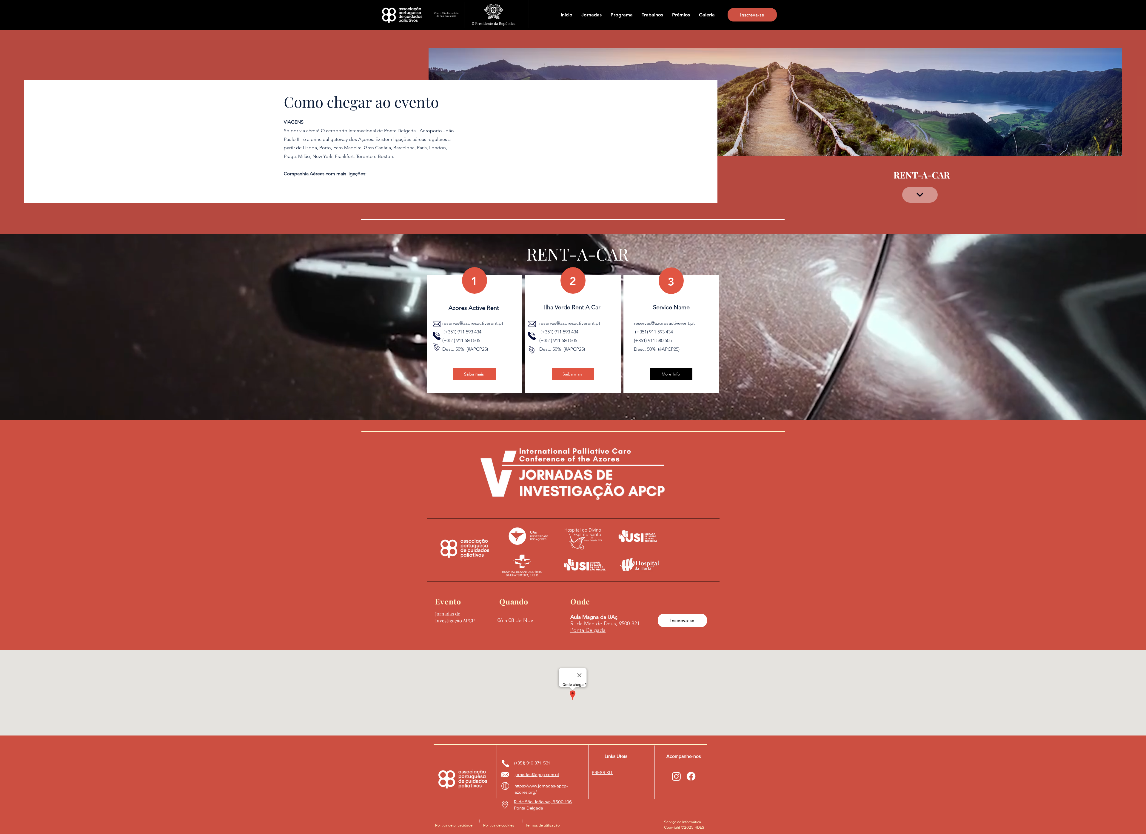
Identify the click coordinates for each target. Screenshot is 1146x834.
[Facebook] (691, 776)
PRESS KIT (602, 772)
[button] (591, 14)
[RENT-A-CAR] (920, 195)
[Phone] (436, 336)
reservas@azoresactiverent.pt (472, 323)
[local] (505, 805)
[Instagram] (676, 776)
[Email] (436, 324)
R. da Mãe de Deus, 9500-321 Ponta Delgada (605, 626)
